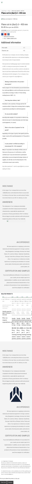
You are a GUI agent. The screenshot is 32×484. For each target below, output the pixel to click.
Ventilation (13, 32)
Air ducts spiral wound (14, 312)
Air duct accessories (12, 30)
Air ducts (20, 30)
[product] (7, 299)
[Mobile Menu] (26, 4)
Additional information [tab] (9, 36)
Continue (10, 482)
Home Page (4, 10)
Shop (9, 10)
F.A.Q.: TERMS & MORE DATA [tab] (10, 38)
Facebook (2, 34)
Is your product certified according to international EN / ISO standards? (14, 145)
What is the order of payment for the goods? (14, 129)
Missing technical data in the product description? (14, 83)
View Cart (3, 482)
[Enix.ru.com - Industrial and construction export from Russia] (9, 4)
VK (8, 34)
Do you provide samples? (11, 114)
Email (5, 34)
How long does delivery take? (12, 100)
